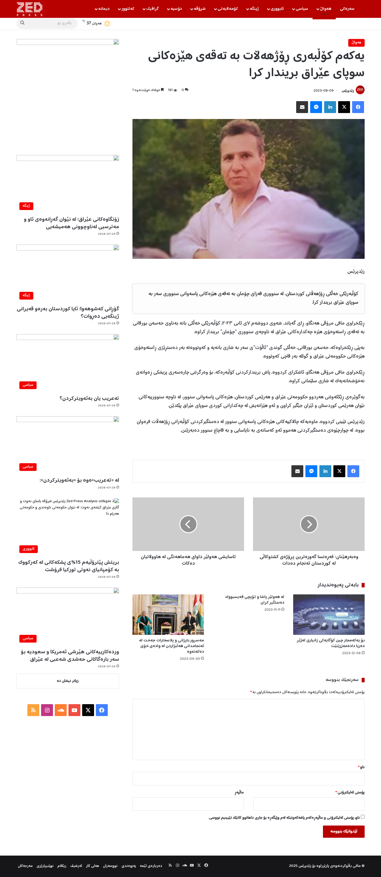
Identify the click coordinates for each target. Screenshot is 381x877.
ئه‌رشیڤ (76, 866)
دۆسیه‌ (176, 9)
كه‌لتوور (127, 9)
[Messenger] (316, 107)
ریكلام (61, 866)
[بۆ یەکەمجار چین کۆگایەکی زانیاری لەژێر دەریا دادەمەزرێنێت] (329, 614)
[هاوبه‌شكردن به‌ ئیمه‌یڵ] (302, 107)
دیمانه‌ (104, 9)
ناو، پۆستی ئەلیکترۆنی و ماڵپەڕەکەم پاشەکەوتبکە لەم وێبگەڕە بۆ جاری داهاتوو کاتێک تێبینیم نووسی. (284, 818)
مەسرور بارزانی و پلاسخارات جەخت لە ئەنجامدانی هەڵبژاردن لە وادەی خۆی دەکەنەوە (171, 646)
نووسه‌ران (110, 866)
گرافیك (152, 9)
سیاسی (302, 9)
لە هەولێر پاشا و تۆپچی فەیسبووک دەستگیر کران (254, 600)
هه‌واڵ (325, 9)
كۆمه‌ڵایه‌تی (228, 9)
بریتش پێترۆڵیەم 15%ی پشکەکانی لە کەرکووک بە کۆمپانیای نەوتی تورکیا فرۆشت (68, 566)
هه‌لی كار (92, 866)
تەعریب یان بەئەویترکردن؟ (89, 399)
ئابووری (277, 9)
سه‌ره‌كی (347, 9)
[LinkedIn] (330, 107)
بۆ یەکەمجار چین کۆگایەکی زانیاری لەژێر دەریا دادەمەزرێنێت (331, 643)
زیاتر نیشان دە (68, 681)
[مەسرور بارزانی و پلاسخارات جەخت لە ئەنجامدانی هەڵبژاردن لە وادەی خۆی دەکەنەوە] (168, 614)
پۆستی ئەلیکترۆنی (350, 792)
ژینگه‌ (254, 9)
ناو (361, 767)
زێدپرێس (348, 90)
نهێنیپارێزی (45, 866)
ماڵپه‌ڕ (239, 792)
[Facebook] (358, 107)
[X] (344, 107)
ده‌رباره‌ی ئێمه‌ (151, 866)
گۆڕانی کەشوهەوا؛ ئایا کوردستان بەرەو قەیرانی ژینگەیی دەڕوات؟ (68, 312)
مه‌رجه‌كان (25, 866)
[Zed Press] (31, 8)
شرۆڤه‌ (200, 9)
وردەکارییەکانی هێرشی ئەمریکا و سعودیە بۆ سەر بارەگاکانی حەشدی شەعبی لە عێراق (70, 655)
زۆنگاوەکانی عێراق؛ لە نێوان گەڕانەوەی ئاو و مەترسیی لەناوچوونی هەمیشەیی (71, 223)
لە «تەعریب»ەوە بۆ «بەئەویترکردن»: (79, 480)
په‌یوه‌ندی (128, 866)
